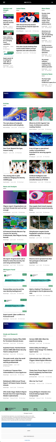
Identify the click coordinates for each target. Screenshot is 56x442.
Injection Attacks (35, 35)
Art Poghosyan (32, 156)
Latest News (20, 8)
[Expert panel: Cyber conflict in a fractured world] (15, 305)
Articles (6, 103)
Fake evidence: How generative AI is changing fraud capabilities (8, 40)
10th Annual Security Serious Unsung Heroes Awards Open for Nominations (27, 27)
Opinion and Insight (7, 9)
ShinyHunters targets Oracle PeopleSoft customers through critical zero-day (39, 233)
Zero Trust (24, 133)
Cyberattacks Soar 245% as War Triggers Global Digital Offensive (40, 359)
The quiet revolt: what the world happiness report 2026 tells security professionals (14, 360)
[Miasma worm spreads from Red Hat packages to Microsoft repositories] (41, 249)
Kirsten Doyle (6, 65)
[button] (54, 413)
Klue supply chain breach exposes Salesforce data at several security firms (41, 208)
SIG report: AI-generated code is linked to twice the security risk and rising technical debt (14, 261)
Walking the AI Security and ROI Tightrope (8, 22)
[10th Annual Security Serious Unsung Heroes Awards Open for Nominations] (27, 17)
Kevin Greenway (6, 127)
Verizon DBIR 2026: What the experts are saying (39, 340)
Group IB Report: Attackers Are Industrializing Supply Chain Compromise (39, 394)
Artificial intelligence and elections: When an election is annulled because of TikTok (39, 178)
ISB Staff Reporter (20, 31)
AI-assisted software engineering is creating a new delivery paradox (47, 63)
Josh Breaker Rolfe (33, 376)
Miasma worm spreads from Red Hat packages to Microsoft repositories (40, 261)
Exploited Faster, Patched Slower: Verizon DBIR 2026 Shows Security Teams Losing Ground (14, 350)
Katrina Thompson (33, 129)
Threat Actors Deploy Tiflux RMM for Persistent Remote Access (14, 340)
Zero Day (50, 216)
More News (46, 8)
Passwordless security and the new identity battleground (13, 290)
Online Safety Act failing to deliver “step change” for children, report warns (41, 350)
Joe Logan (5, 26)
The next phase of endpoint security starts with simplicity (13, 124)
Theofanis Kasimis (33, 182)
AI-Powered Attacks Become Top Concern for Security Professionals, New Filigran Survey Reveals (15, 234)
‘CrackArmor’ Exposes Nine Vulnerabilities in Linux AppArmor (14, 371)
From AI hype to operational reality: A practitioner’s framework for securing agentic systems (40, 151)
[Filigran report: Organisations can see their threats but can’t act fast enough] (15, 197)
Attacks (50, 243)
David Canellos (6, 182)
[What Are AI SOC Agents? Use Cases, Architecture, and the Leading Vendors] (41, 114)
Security (37, 13)
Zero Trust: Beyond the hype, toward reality (13, 149)
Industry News (47, 74)
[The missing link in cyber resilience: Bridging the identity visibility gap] (15, 166)
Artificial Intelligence (9, 15)
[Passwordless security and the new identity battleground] (15, 280)
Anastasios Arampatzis (8, 364)
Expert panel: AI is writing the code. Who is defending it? (8, 60)
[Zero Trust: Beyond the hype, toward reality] (15, 139)
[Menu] (4, 2)
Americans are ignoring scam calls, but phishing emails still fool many (47, 34)
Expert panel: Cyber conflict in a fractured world (14, 315)
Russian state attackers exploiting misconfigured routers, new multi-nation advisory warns (46, 18)
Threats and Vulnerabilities (19, 191)
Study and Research (10, 334)
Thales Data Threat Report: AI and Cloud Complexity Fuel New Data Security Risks (41, 372)
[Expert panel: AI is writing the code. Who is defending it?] (8, 54)
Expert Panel (10, 52)
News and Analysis (10, 187)
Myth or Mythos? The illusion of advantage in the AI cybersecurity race (40, 291)
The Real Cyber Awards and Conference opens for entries (47, 80)
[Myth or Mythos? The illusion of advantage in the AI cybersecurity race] (41, 280)
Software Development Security (18, 243)
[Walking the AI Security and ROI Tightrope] (8, 16)
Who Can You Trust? (36, 381)
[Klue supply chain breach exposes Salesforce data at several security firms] (41, 197)
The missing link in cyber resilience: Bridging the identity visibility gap (14, 178)
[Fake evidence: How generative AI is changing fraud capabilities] (8, 32)
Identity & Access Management (19, 161)
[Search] (52, 2)
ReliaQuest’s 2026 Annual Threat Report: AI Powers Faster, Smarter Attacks (14, 383)
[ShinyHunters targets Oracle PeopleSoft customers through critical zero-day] (41, 222)
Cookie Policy (27, 440)
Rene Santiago (32, 383)
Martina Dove (6, 46)
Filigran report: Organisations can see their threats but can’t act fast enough (14, 208)
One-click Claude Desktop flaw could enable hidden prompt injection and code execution (26, 48)
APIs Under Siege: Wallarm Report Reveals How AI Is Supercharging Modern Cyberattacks (15, 394)
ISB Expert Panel (9, 270)
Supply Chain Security (47, 191)
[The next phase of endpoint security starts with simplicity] (15, 114)
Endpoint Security (22, 108)
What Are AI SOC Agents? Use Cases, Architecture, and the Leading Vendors (39, 125)
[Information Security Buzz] (28, 2)
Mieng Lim (5, 152)
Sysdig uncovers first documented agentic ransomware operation (47, 48)
